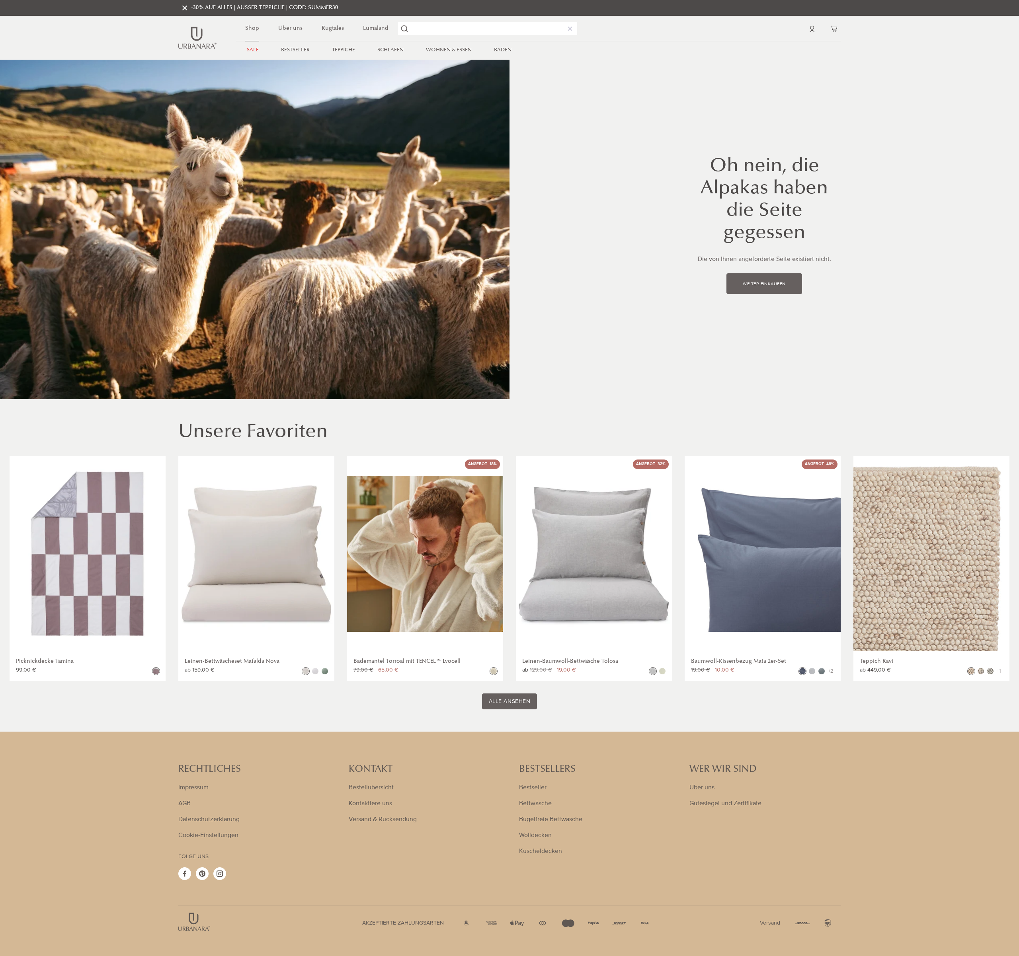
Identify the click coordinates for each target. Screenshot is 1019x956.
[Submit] (404, 29)
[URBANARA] (197, 38)
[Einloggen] (812, 28)
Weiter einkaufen (764, 284)
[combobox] (487, 28)
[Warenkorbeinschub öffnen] (834, 28)
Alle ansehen (510, 701)
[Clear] (568, 28)
